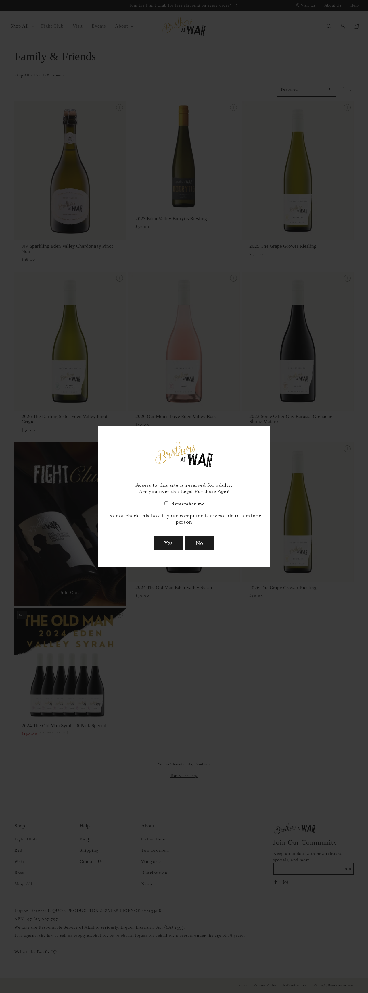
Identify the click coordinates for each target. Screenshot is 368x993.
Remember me (187, 504)
